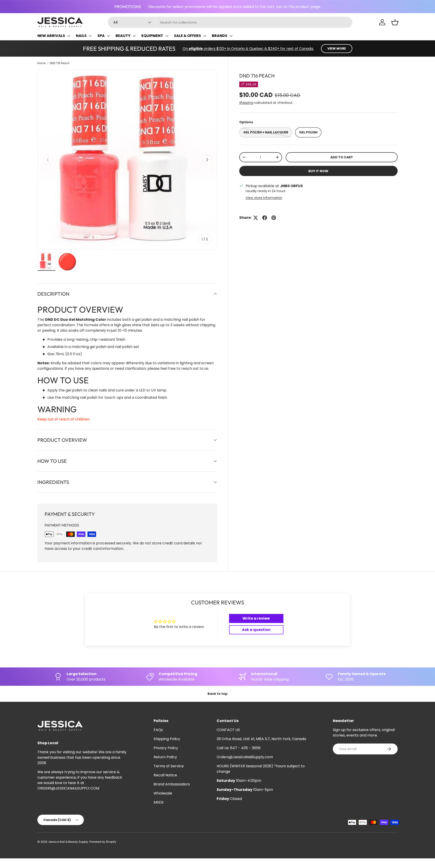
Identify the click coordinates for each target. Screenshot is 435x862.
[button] (395, 22)
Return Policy (165, 757)
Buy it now (318, 171)
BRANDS (219, 35)
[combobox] (230, 22)
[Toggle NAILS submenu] (90, 36)
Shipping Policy (167, 738)
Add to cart (341, 157)
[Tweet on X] (255, 217)
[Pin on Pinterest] (273, 217)
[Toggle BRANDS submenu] (231, 36)
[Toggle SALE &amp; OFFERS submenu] (204, 36)
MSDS (159, 802)
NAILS (81, 35)
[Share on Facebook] (264, 217)
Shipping (246, 102)
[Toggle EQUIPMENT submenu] (166, 36)
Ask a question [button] (256, 629)
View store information (264, 198)
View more (336, 48)
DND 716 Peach (60, 63)
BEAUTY (123, 35)
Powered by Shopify (102, 842)
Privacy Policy (166, 748)
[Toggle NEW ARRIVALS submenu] (68, 36)
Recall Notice (165, 775)
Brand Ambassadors (172, 784)
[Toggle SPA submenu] (108, 36)
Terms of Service (169, 766)
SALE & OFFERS (187, 35)
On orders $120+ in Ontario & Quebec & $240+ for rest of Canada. (248, 48)
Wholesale (163, 793)
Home (41, 63)
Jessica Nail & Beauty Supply (68, 842)
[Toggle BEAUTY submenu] (134, 36)
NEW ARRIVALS (51, 35)
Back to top (217, 693)
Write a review (256, 618)
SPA (101, 35)
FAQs (158, 729)
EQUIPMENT (152, 35)
